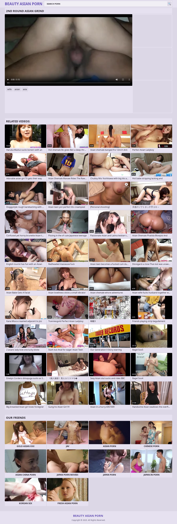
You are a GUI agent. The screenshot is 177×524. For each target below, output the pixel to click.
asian (17, 89)
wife (9, 89)
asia (25, 89)
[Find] (169, 4)
